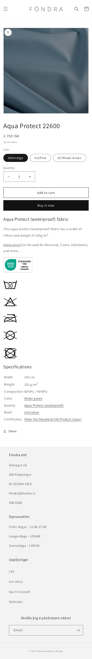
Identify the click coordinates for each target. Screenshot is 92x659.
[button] (5, 9)
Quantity (9, 168)
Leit (11, 571)
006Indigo (15, 158)
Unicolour (31, 412)
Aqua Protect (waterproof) (44, 405)
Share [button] (12, 431)
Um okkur (16, 582)
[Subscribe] (78, 630)
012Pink (40, 158)
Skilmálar (16, 602)
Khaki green (33, 398)
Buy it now (46, 205)
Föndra (40, 651)
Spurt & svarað (19, 592)
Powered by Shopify (53, 651)
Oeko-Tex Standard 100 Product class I (53, 419)
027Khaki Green (70, 158)
